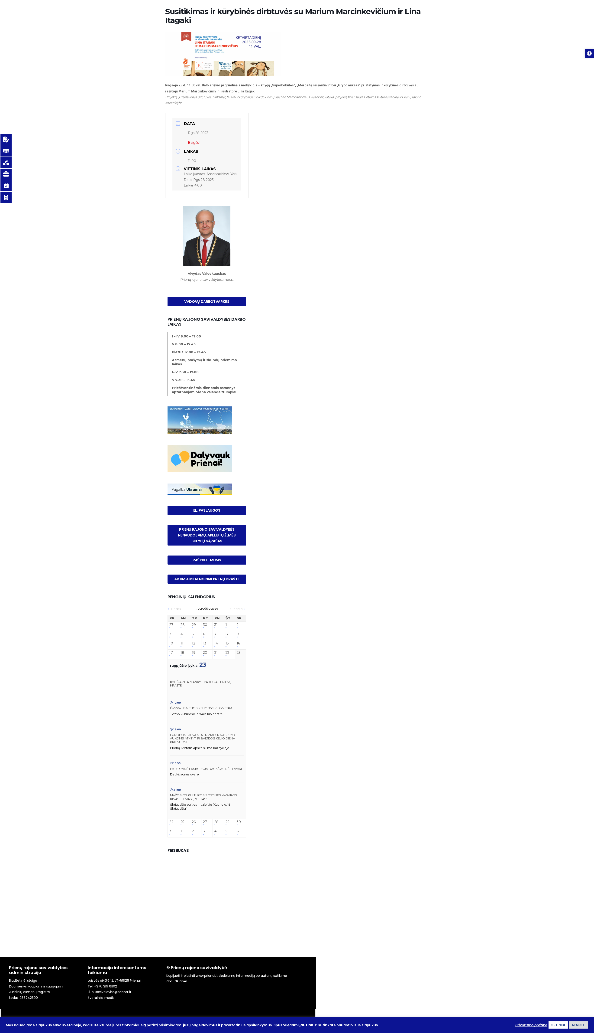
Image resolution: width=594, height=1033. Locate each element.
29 (194, 625)
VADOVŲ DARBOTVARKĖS (206, 301)
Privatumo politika (531, 1025)
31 (216, 625)
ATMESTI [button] (578, 1025)
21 (216, 653)
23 (238, 653)
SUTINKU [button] (558, 1025)
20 (205, 653)
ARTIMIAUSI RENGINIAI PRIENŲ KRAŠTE (206, 579)
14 (216, 643)
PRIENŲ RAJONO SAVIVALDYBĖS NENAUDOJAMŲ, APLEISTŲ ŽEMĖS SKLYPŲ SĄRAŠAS (207, 535)
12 (193, 643)
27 (171, 625)
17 (171, 653)
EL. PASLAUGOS (206, 510)
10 (171, 643)
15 (227, 643)
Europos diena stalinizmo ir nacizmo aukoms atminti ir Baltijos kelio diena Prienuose (202, 738)
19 (193, 653)
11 (182, 643)
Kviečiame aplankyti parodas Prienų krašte (201, 683)
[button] (589, 53)
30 (205, 625)
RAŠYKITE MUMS (207, 560)
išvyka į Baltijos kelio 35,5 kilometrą (201, 708)
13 (204, 643)
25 (182, 822)
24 (171, 822)
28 (183, 625)
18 (182, 653)
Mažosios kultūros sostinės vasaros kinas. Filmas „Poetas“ (203, 797)
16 (238, 643)
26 (194, 822)
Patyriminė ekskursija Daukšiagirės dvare (206, 769)
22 (227, 653)
